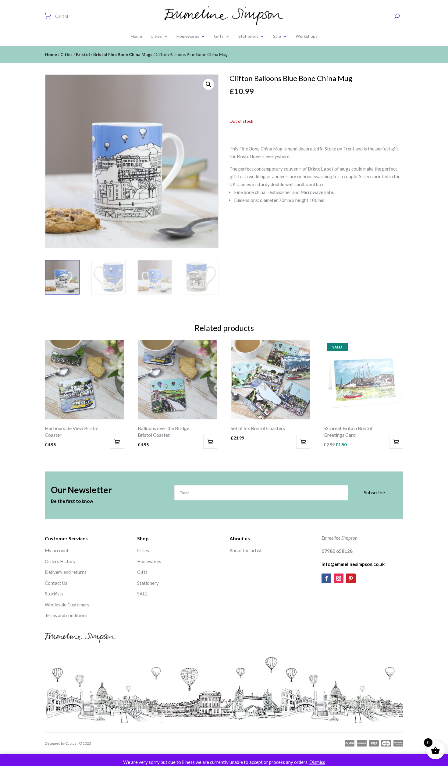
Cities (156, 36)
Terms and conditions (66, 615)
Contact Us (56, 583)
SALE (142, 593)
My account (57, 550)
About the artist (245, 550)
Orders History (60, 561)
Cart (61, 16)
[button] (208, 84)
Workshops (307, 36)
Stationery (248, 36)
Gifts (219, 36)
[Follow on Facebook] (326, 578)
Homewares (187, 36)
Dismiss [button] (317, 762)
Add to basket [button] (117, 442)
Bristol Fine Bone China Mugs (122, 54)
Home (136, 36)
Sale (277, 36)
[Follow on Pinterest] (351, 578)
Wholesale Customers (67, 604)
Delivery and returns (66, 572)
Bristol (83, 54)
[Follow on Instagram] (338, 578)
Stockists (54, 593)
